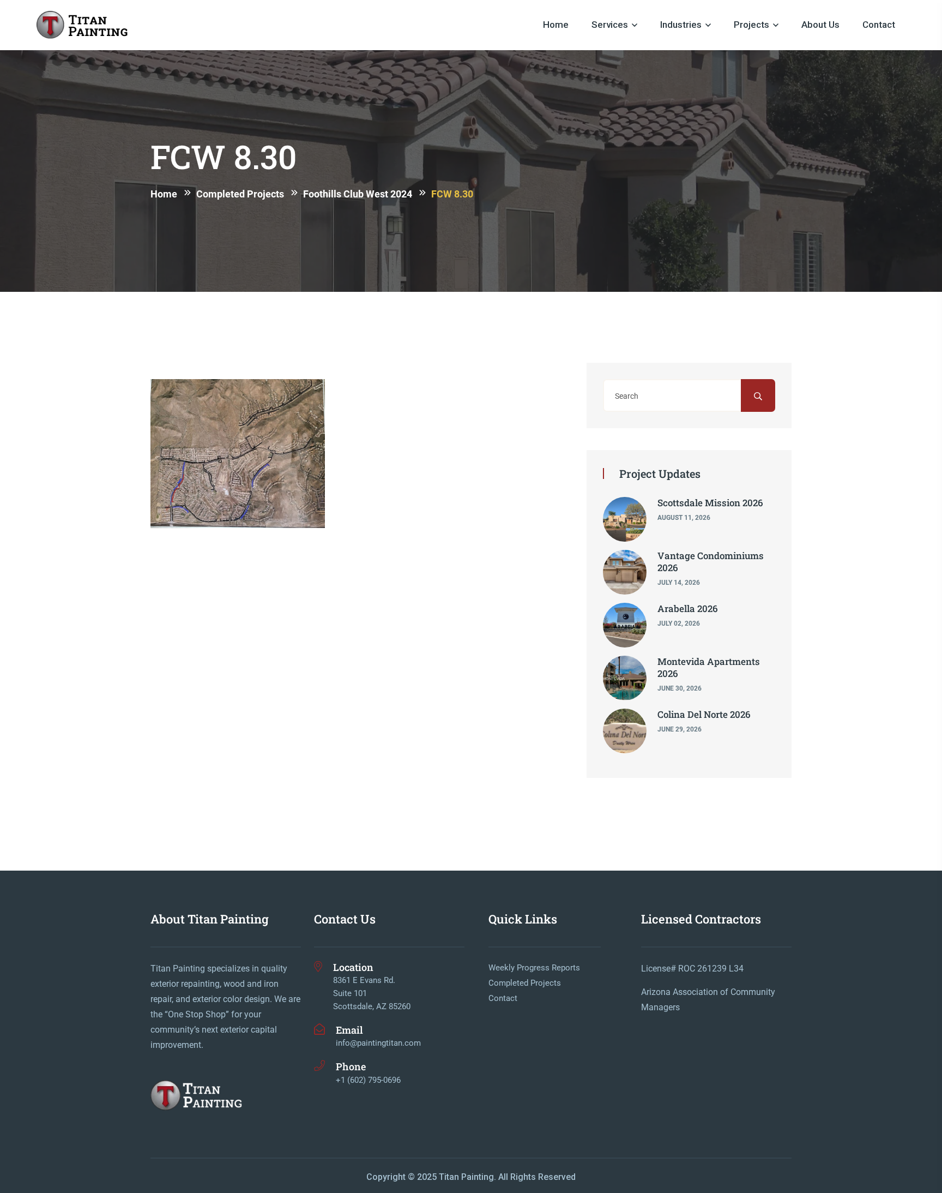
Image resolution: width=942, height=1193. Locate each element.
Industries (681, 24)
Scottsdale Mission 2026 (710, 502)
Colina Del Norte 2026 (704, 714)
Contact (878, 24)
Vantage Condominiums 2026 (710, 561)
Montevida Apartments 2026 (708, 667)
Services (609, 24)
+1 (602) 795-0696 (368, 1080)
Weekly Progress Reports (534, 968)
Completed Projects (524, 983)
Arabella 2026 (687, 608)
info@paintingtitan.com (378, 1043)
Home (556, 24)
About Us (820, 24)
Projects (751, 24)
